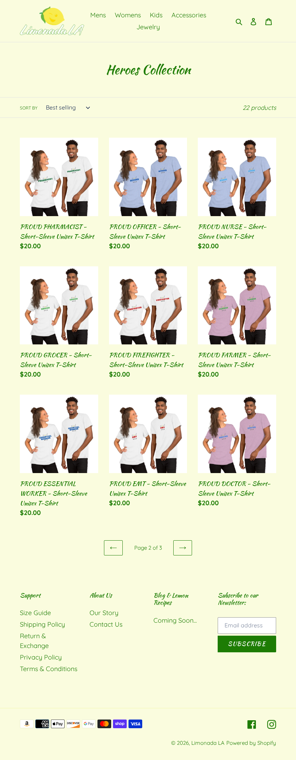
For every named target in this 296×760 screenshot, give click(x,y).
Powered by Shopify (251, 742)
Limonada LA (208, 742)
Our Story (104, 613)
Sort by (29, 108)
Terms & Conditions (48, 669)
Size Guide (35, 613)
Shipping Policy (42, 624)
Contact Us (106, 624)
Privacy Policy (41, 657)
